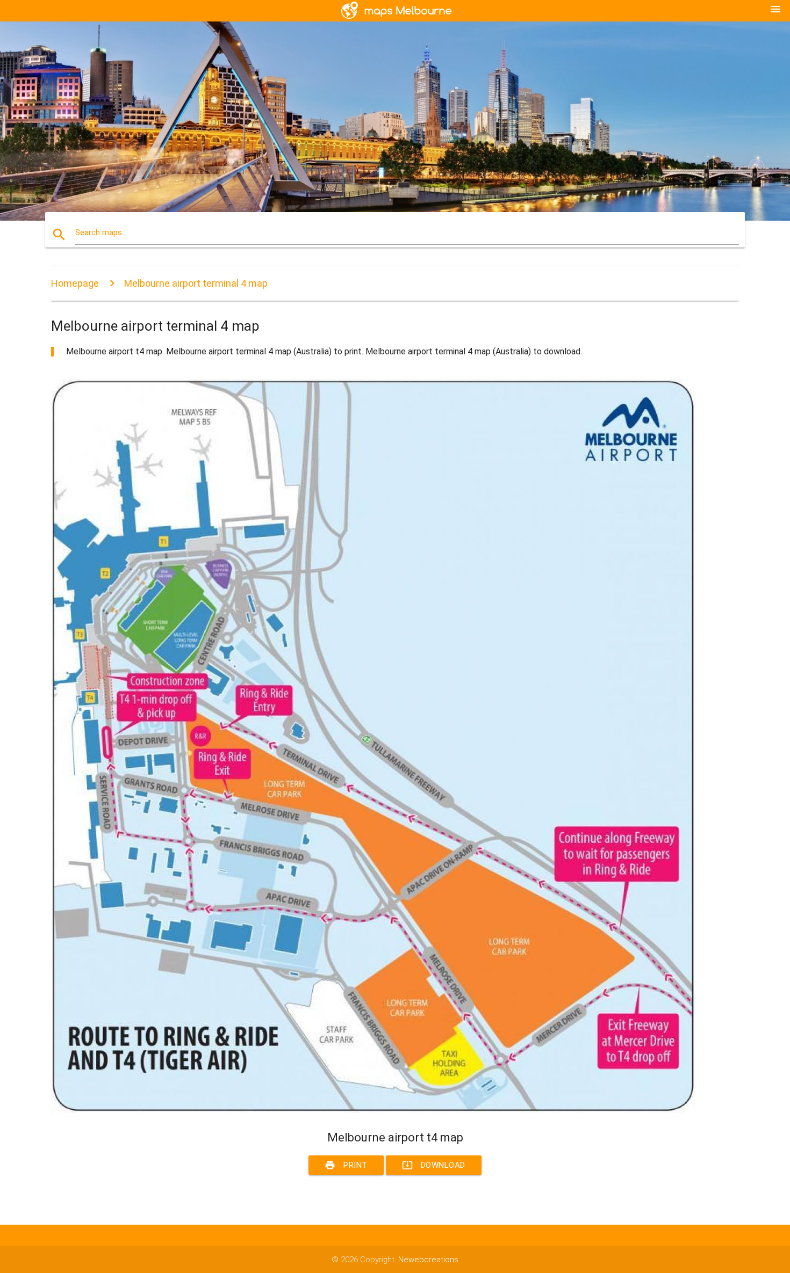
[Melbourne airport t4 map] (373, 1110)
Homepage (75, 283)
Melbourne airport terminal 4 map (196, 283)
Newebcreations (428, 1259)
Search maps (98, 232)
